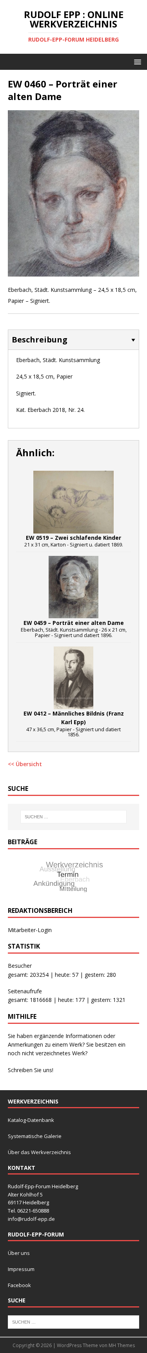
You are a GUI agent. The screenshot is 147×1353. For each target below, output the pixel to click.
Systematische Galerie (35, 1136)
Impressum (21, 1269)
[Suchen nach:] (74, 816)
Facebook (19, 1285)
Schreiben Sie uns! (30, 1070)
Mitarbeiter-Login (30, 930)
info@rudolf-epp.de (31, 1218)
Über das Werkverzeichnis (39, 1152)
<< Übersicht (25, 764)
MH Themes (122, 1345)
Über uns (19, 1252)
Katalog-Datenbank (31, 1120)
